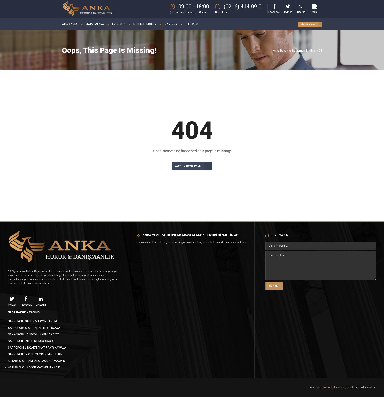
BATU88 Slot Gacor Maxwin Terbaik (34, 367)
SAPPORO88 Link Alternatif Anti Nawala (37, 347)
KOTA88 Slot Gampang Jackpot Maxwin (36, 360)
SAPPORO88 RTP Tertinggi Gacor (31, 341)
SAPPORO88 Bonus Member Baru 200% (35, 354)
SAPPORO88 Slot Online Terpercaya (34, 327)
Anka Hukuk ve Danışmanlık (290, 50)
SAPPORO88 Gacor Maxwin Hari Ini (32, 321)
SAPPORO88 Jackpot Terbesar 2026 (33, 334)
